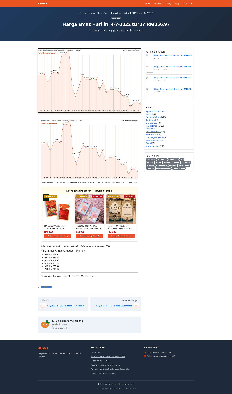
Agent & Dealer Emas (155, 111)
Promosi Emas (152, 140)
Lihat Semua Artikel (61, 328)
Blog (177, 3)
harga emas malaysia (171, 162)
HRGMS (42, 3)
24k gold (150, 162)
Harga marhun (184, 165)
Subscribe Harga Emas (100, 361)
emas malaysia (161, 165)
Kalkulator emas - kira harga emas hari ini (108, 356)
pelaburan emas (179, 168)
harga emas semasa (163, 168)
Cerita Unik (151, 120)
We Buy (168, 3)
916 (182, 159)
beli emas (150, 168)
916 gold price (173, 159)
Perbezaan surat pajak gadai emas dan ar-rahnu (110, 369)
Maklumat (150, 128)
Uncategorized (153, 146)
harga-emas (46, 287)
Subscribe (187, 3)
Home (147, 3)
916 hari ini (162, 159)
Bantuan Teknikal (154, 117)
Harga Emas (103, 13)
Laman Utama (88, 13)
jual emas (172, 165)
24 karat (158, 162)
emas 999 (150, 165)
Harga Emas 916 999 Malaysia (103, 373)
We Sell (157, 3)
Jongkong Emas (157, 137)
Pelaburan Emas (153, 131)
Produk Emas (152, 134)
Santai (149, 143)
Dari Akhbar (151, 123)
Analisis (149, 114)
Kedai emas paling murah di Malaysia (106, 365)
